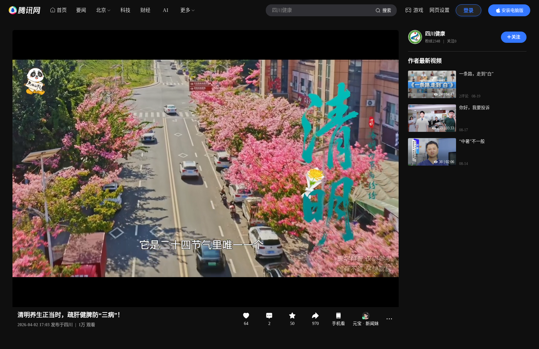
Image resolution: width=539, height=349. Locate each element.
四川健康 (435, 33)
